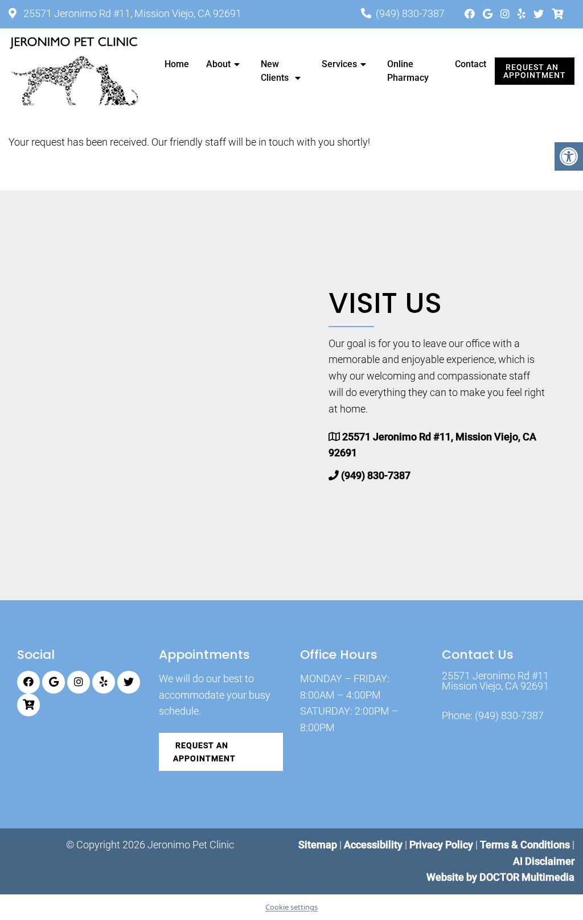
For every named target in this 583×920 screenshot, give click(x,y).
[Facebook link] (471, 14)
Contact (470, 64)
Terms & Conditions (526, 845)
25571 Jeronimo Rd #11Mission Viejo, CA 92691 (495, 681)
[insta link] (506, 14)
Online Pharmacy (408, 71)
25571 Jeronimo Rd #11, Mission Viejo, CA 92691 (131, 13)
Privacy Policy (442, 845)
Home (177, 64)
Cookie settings (291, 907)
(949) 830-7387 (410, 13)
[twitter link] (540, 14)
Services (339, 64)
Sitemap (317, 845)
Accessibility (373, 845)
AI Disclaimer (543, 861)
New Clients (275, 71)
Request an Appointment (534, 71)
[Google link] (489, 14)
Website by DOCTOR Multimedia (500, 877)
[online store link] (557, 14)
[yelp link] (523, 14)
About (218, 64)
